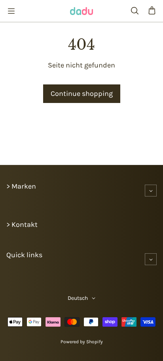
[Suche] (134, 11)
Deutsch (78, 298)
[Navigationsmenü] (11, 11)
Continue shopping (82, 93)
